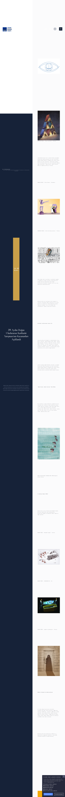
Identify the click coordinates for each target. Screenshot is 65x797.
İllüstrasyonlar (7, 169)
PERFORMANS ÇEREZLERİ (49, 785)
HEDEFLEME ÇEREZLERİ (49, 787)
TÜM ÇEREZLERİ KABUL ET (48, 794)
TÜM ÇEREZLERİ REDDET (59, 794)
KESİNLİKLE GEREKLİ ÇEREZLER (50, 784)
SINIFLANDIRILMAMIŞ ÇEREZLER (51, 790)
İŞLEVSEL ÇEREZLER (48, 789)
